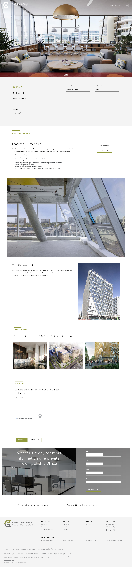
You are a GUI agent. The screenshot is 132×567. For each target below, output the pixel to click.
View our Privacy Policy (9, 560)
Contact (110, 6)
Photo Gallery (105, 145)
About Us (87, 524)
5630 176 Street (68, 540)
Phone (88, 470)
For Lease (44, 524)
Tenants (65, 529)
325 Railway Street (91, 540)
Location (104, 150)
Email (87, 461)
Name (87, 452)
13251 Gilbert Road (47, 540)
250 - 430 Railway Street (114, 540)
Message (88, 479)
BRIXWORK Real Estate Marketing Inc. (18, 562)
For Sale (43, 527)
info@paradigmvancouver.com (115, 527)
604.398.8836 (18, 467)
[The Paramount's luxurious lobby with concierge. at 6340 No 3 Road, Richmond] (30, 355)
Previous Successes (47, 529)
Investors (66, 527)
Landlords (66, 524)
